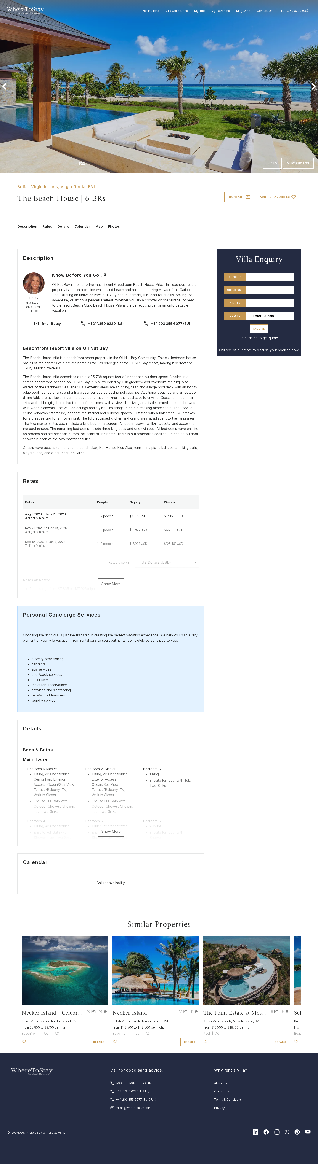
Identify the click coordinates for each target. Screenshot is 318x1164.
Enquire (259, 329)
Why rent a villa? (230, 1070)
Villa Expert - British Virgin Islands (33, 306)
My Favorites (220, 11)
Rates (47, 226)
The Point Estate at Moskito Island (245, 1012)
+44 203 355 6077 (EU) (170, 323)
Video (272, 163)
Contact (236, 197)
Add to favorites (275, 197)
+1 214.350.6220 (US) (106, 323)
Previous (4, 86)
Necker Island (129, 1012)
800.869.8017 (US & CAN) (134, 1083)
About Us (220, 1083)
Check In (235, 277)
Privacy (219, 1108)
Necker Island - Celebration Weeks (65, 1012)
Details (63, 226)
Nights (235, 303)
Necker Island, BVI (64, 1021)
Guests (235, 316)
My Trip (199, 11)
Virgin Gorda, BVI (78, 186)
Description (27, 226)
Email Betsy (51, 323)
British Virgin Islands (37, 186)
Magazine (243, 11)
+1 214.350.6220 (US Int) (132, 1091)
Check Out (235, 290)
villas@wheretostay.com (133, 1108)
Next (313, 86)
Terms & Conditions (228, 1099)
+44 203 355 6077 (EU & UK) (136, 1099)
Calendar (82, 226)
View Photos (298, 163)
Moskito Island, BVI (246, 1021)
